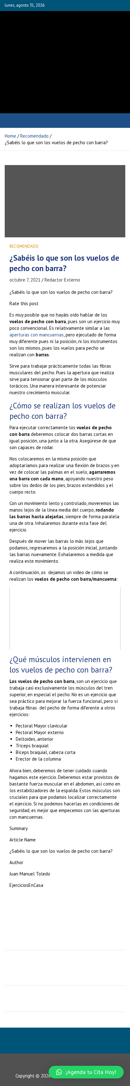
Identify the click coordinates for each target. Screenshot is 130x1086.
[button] (86, 1072)
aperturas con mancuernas (36, 335)
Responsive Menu (105, 5)
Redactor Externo (62, 280)
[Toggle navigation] (12, 120)
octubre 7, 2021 (24, 280)
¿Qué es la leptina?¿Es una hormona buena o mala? (68, 998)
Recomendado (23, 246)
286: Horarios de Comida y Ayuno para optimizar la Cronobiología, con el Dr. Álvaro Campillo (66, 972)
